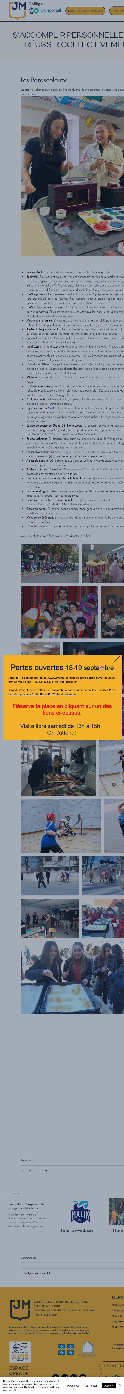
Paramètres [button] (73, 1385)
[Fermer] (120, 1385)
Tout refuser (91, 1385)
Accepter (109, 1385)
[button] (117, 659)
